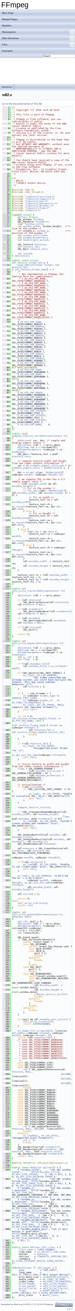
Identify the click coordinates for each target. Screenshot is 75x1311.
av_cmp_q (34, 490)
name (22, 1270)
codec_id (46, 700)
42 (6, 226)
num (61, 465)
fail (33, 709)
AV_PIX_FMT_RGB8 (30, 322)
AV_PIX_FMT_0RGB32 (32, 358)
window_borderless (35, 237)
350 (6, 1247)
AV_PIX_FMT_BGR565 (32, 344)
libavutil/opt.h (36, 201)
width (29, 474)
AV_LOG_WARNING (47, 675)
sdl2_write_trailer (24, 591)
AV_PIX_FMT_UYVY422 (33, 420)
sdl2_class (48, 1247)
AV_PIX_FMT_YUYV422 (33, 415)
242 (6, 912)
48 (6, 244)
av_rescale (19, 506)
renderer (42, 221)
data (33, 930)
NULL (41, 604)
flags (26, 659)
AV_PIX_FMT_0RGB (30, 385)
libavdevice (7, 87)
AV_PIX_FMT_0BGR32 (32, 363)
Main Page (7, 13)
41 (6, 224)
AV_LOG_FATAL (49, 1135)
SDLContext (22, 256)
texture (41, 244)
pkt (28, 916)
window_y (42, 230)
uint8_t (22, 930)
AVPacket (17, 916)
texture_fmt (31, 246)
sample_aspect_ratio (45, 465)
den (59, 506)
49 (6, 246)
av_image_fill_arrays (32, 1030)
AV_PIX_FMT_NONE (30, 424)
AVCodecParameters (29, 449)
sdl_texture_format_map (30, 269)
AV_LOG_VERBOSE (41, 875)
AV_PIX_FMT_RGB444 (32, 326)
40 (6, 221)
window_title (34, 224)
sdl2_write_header (24, 643)
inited (27, 253)
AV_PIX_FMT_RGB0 (30, 370)
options (47, 1167)
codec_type (48, 695)
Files (4, 44)
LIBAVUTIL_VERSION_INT (51, 1256)
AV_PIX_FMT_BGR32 (31, 401)
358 (6, 1267)
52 (6, 253)
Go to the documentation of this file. (22, 103)
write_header (27, 1283)
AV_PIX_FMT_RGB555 (32, 331)
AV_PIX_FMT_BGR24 (31, 354)
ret (29, 657)
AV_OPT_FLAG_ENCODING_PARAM (34, 1176)
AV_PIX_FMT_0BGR (30, 381)
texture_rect (38, 249)
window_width (31, 226)
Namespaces (9, 32)
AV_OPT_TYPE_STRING (24, 1174)
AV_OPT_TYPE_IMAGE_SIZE (27, 1183)
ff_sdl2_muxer (42, 1267)
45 (6, 237)
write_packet (27, 1286)
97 (6, 433)
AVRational (25, 440)
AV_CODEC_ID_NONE (54, 1279)
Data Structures (10, 38)
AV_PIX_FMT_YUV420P (33, 411)
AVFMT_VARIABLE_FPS (24, 1293)
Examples (7, 51)
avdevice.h (33, 210)
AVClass (22, 217)
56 (6, 265)
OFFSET (35, 1172)
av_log (27, 675)
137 (6, 588)
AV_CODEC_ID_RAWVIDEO (26, 702)
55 (6, 260)
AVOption (35, 1167)
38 (6, 217)
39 (6, 219)
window (38, 219)
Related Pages (9, 19)
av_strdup (57, 666)
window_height (22, 486)
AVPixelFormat (34, 265)
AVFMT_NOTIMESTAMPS (53, 1293)
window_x (18, 841)
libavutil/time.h (37, 208)
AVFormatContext (51, 436)
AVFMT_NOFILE (51, 1290)
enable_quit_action (35, 240)
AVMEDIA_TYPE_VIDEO (24, 698)
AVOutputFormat (22, 1267)
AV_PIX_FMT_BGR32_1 (33, 406)
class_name (26, 1249)
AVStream (23, 447)
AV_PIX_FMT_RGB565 (32, 340)
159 (6, 641)
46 (6, 240)
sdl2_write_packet (24, 914)
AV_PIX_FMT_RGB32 (31, 392)
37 (6, 215)
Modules (6, 25)
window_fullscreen (35, 235)
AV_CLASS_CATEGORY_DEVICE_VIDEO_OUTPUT (37, 1261)
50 (6, 249)
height (54, 474)
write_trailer (28, 1288)
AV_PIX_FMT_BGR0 (30, 374)
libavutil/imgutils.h (40, 199)
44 (6, 235)
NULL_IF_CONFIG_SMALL (26, 1274)
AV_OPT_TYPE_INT (22, 1192)
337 (6, 1163)
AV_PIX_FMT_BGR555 (32, 335)
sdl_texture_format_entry (28, 262)
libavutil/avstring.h (40, 196)
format (48, 265)
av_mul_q (31, 472)
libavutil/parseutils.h (41, 203)
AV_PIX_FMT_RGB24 (31, 349)
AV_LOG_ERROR (45, 705)
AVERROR (38, 1024)
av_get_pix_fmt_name (25, 755)
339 (6, 1167)
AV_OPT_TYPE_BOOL (23, 1215)
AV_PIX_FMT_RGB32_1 (33, 397)
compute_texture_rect (26, 436)
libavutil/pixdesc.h (39, 205)
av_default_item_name (51, 1252)
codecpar (18, 452)
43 (6, 230)
